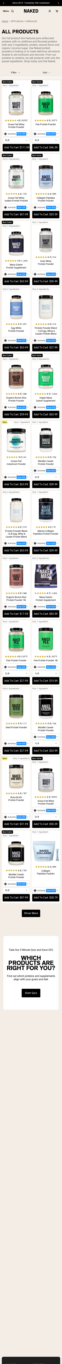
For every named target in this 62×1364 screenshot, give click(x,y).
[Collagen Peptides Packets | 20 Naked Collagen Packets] (45, 849)
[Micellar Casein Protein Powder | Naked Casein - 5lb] (16, 853)
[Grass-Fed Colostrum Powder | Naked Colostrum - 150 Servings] (16, 440)
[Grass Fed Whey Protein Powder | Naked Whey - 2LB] (45, 779)
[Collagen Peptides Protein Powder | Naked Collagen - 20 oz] (45, 176)
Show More (31, 913)
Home (5, 21)
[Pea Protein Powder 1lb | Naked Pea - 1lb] (45, 639)
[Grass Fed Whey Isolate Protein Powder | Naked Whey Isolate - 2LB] (16, 176)
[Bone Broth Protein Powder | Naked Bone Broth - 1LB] (16, 776)
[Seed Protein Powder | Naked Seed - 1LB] (16, 706)
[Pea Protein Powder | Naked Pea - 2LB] (16, 639)
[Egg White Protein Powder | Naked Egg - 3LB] (16, 306)
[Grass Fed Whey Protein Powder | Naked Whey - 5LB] (16, 103)
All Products (17, 21)
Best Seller (7, 82)
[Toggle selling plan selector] (16, 134)
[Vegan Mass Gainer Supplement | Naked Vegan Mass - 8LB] (45, 376)
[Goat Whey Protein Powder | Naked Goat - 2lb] (45, 240)
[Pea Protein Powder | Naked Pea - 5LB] (45, 103)
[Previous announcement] (3, 3)
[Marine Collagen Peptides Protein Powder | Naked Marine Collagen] (45, 509)
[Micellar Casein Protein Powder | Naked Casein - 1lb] (45, 706)
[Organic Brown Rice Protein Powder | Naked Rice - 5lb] (16, 376)
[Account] (49, 11)
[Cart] (56, 11)
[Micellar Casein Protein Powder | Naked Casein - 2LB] (45, 440)
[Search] (12, 11)
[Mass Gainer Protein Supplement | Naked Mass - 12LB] (45, 576)
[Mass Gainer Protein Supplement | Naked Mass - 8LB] (16, 243)
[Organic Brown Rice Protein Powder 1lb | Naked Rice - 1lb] (16, 576)
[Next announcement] (58, 3)
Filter (14, 72)
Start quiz (31, 993)
